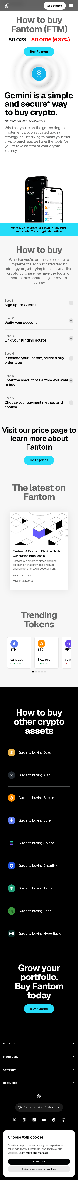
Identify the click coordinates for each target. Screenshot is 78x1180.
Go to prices (39, 460)
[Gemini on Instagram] (24, 1120)
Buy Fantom (39, 1009)
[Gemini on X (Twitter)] (14, 1120)
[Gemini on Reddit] (54, 1120)
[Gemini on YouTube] (44, 1120)
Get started (55, 5)
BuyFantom (39, 52)
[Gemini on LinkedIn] (34, 1120)
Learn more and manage (33, 1152)
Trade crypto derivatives (47, 231)
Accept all (39, 1161)
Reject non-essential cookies (39, 1169)
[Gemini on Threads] (63, 1120)
